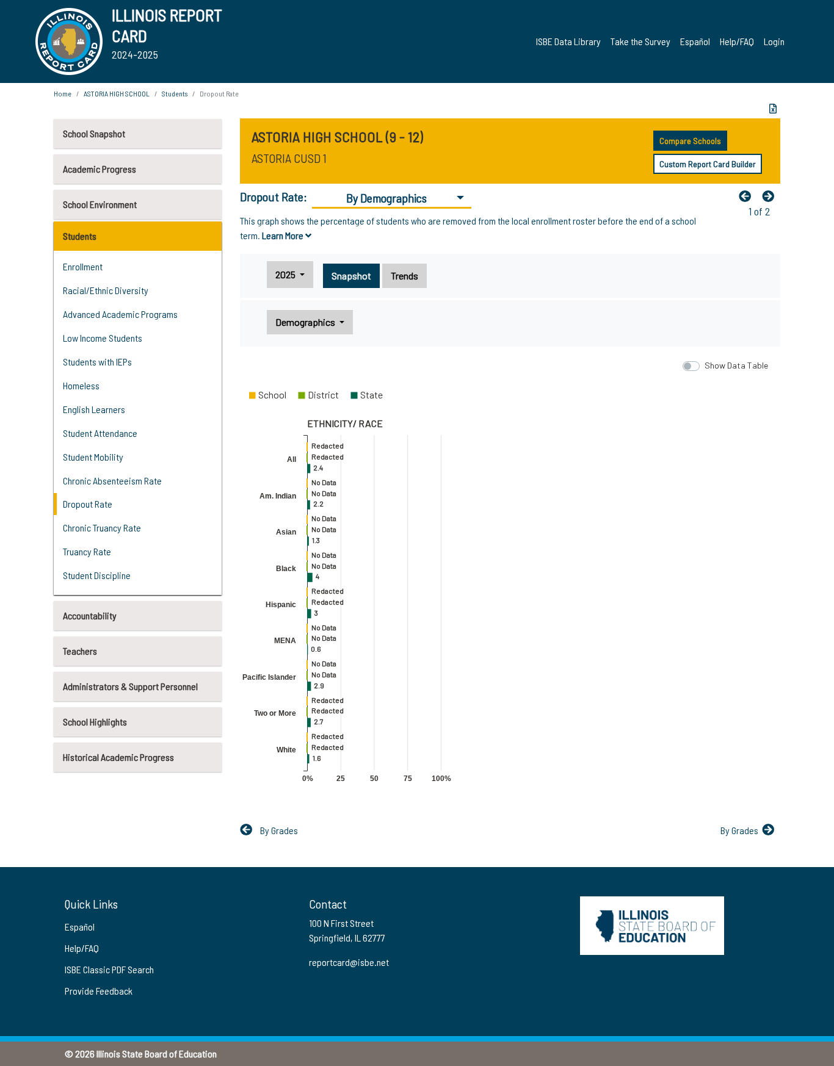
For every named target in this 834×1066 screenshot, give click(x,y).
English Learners (94, 409)
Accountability (90, 615)
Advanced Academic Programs (120, 314)
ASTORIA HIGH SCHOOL (117, 93)
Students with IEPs (97, 361)
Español (695, 41)
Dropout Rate (87, 504)
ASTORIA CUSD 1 (289, 158)
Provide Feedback (98, 990)
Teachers (80, 651)
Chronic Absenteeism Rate (112, 480)
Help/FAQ (737, 41)
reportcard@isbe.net (349, 962)
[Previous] (748, 196)
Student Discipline (97, 575)
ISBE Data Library (568, 41)
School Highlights (95, 721)
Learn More (283, 235)
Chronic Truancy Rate (102, 527)
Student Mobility (93, 457)
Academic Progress (99, 169)
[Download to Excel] (773, 108)
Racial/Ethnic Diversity (105, 290)
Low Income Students (102, 338)
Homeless (81, 385)
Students (79, 236)
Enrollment (83, 266)
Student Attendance (100, 433)
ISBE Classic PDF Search (109, 969)
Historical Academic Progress (118, 757)
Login (774, 41)
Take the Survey (640, 41)
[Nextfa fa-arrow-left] (771, 196)
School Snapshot (94, 133)
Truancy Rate (87, 551)
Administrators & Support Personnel (130, 686)
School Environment (100, 204)
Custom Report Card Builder (707, 164)
